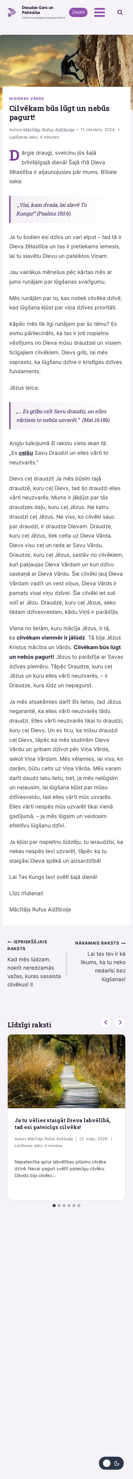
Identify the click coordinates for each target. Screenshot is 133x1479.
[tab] (54, 1205)
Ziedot (78, 12)
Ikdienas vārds (26, 98)
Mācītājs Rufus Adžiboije (48, 129)
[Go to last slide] (106, 1022)
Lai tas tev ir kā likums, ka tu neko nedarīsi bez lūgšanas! (100, 961)
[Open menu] (99, 12)
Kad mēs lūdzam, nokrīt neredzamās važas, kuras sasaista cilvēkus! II (34, 963)
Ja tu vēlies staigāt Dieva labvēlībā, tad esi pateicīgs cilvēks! (62, 1124)
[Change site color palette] (111, 1463)
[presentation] (66, 1071)
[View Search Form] (120, 12)
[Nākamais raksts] (120, 1022)
